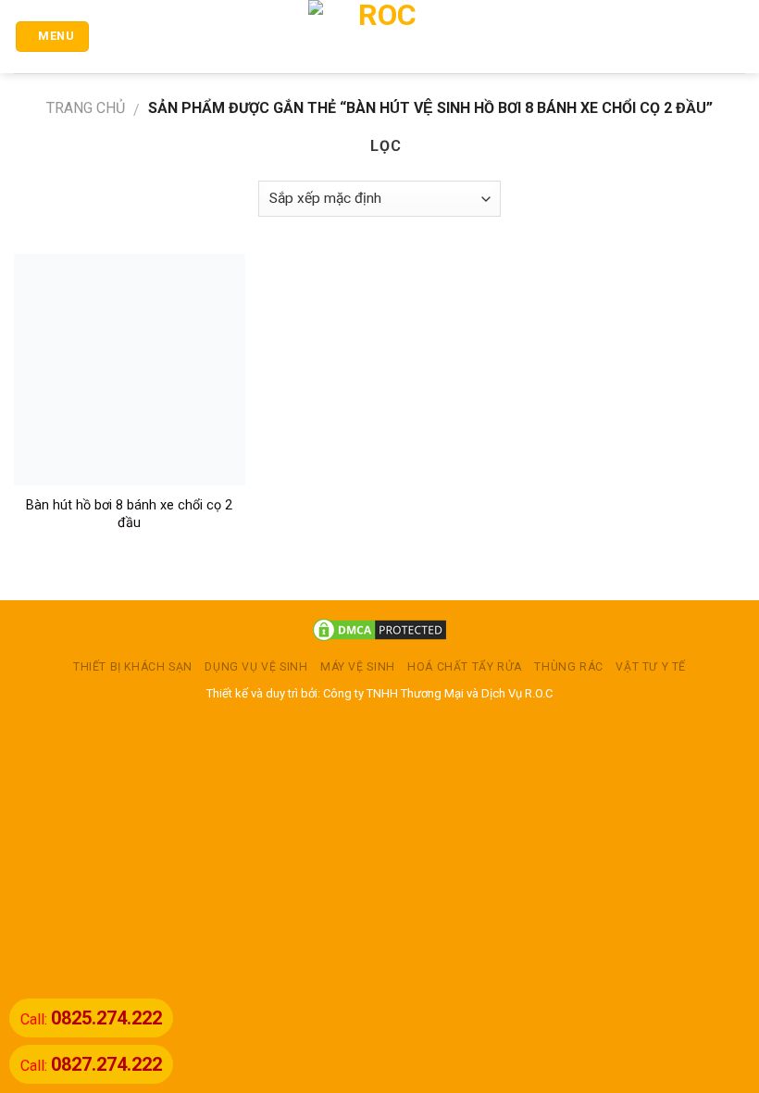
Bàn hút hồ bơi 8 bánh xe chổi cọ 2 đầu (129, 514)
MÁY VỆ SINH (357, 666)
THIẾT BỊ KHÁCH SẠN (133, 666)
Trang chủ (85, 108)
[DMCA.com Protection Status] (379, 629)
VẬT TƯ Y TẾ (651, 666)
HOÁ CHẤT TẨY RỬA (464, 666)
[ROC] (380, 36)
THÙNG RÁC (568, 666)
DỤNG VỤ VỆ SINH (256, 666)
